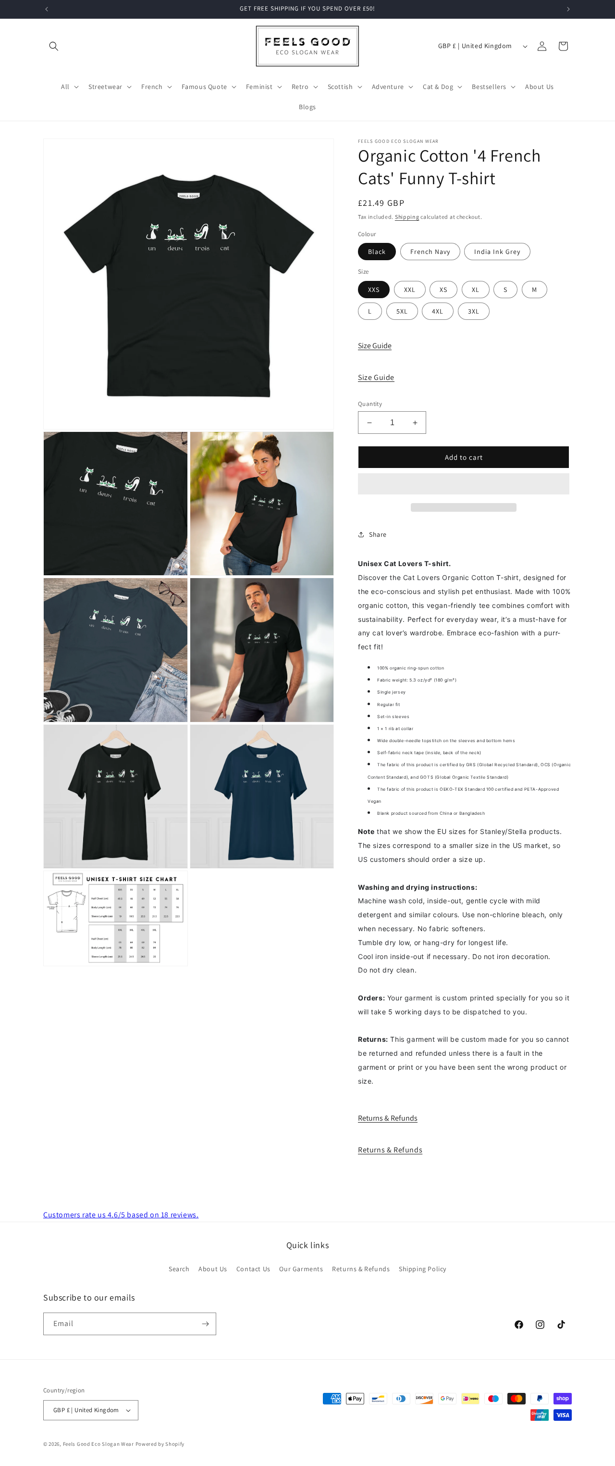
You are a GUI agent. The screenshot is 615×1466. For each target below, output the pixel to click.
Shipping (407, 216)
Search (179, 1268)
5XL (402, 311)
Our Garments (301, 1268)
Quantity (370, 404)
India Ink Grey (497, 251)
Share (378, 534)
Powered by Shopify (160, 1444)
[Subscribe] (205, 1324)
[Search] (53, 46)
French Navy (430, 251)
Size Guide (375, 346)
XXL (410, 289)
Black (377, 251)
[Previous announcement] (46, 9)
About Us (212, 1268)
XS (443, 289)
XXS (374, 289)
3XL (474, 311)
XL (476, 289)
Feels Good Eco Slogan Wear (98, 1444)
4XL (437, 311)
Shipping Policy (422, 1268)
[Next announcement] (568, 9)
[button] (463, 484)
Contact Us (253, 1268)
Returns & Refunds (388, 1118)
